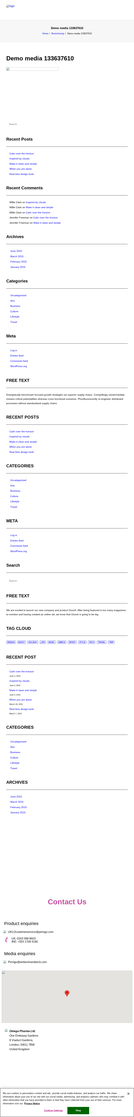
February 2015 (18, 261)
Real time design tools (21, 174)
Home (45, 33)
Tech (91, 642)
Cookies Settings (53, 1110)
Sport (72, 642)
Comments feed (19, 361)
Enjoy (21, 642)
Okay (78, 1110)
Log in (13, 350)
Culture (14, 311)
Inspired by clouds (19, 158)
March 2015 (17, 256)
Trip (111, 642)
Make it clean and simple (23, 163)
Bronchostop (57, 33)
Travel (13, 322)
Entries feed (17, 355)
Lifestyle (14, 316)
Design (11, 642)
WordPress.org (18, 366)
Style (82, 642)
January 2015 (17, 267)
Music (52, 642)
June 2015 (16, 251)
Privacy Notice (32, 1103)
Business (15, 306)
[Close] (128, 1094)
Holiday (32, 642)
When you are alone (20, 168)
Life (43, 642)
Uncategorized (18, 295)
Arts (12, 300)
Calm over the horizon (21, 153)
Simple (61, 642)
